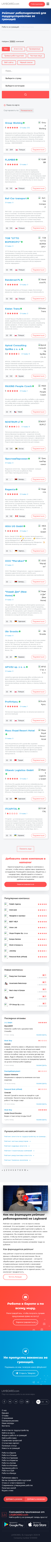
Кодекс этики (7, 1491)
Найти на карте (8, 1433)
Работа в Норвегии (10, 1460)
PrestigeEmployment (12, 1071)
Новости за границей (11, 1448)
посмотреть (41, 1035)
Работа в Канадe (9, 1473)
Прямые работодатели (14, 56)
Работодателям (37, 4)
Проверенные (34, 49)
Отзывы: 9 (25, 427)
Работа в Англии (9, 1463)
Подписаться (38, 150)
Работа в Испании (9, 1466)
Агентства (18, 49)
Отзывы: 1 (24, 164)
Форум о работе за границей (14, 1435)
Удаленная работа (10, 1468)
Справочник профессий (12, 1441)
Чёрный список (26, 62)
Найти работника (9, 1438)
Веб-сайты (8, 62)
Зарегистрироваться (25, 884)
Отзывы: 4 (25, 354)
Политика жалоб (9, 1488)
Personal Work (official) (13, 1089)
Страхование (7, 1418)
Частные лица (36, 56)
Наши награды (8, 1423)
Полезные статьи (9, 1446)
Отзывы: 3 (24, 285)
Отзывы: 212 (25, 128)
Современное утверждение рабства (17, 1485)
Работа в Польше (9, 1455)
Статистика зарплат (10, 1443)
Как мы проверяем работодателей (16, 1480)
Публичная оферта (10, 1478)
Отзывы (5, 1416)
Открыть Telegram (27, 1373)
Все (5, 49)
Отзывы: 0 (9, 202)
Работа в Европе (9, 1453)
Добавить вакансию (36, 1499)
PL (47, 1402)
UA (42, 1402)
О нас (4, 1410)
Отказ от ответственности (13, 1483)
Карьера (5, 1413)
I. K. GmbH (8, 1023)
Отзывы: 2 (24, 313)
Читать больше (15, 1277)
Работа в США (8, 1471)
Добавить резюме (14, 1499)
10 (25, 1170)
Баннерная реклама (10, 1421)
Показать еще (25, 849)
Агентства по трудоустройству (15, 1430)
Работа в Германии (10, 1458)
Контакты (6, 1426)
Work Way (8, 1041)
